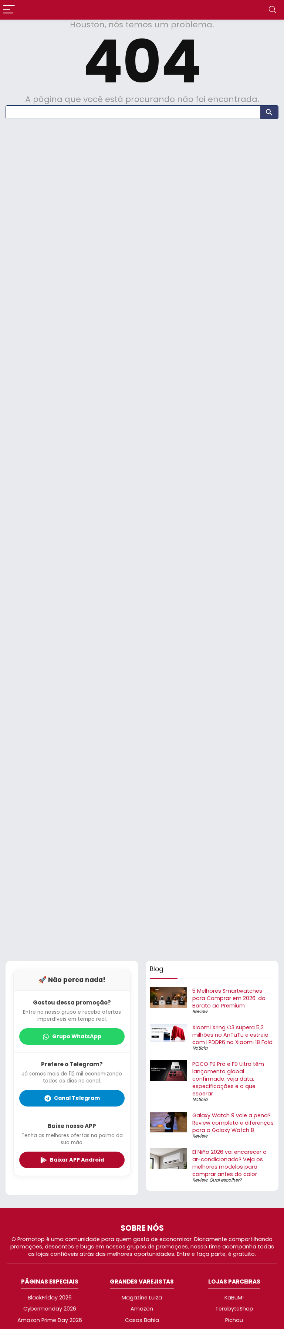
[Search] (272, 10)
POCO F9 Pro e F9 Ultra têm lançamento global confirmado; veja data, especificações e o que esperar (228, 1078)
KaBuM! (234, 1297)
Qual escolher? (225, 1180)
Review (199, 1011)
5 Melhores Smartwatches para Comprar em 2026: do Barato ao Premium (229, 998)
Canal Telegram (77, 1098)
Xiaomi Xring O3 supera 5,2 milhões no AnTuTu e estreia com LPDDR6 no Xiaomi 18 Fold (232, 1035)
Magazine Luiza (142, 1297)
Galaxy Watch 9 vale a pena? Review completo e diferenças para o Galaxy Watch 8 (233, 1123)
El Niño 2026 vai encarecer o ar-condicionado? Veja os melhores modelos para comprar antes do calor (229, 1163)
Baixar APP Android (77, 1159)
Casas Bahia (142, 1320)
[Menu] (9, 10)
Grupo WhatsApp (76, 1036)
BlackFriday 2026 (50, 1297)
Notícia (199, 1048)
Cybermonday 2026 (49, 1308)
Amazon (142, 1308)
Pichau (234, 1320)
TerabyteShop (234, 1308)
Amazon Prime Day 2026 (49, 1320)
